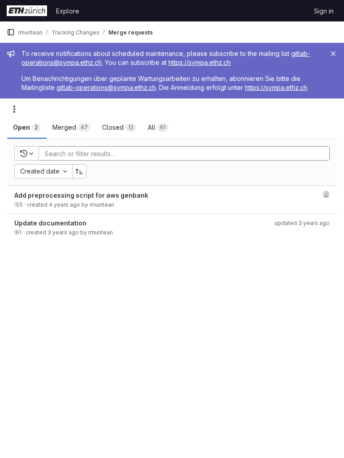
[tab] (27, 127)
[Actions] (14, 109)
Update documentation (50, 223)
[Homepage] (27, 11)
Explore (67, 11)
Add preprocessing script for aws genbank (81, 195)
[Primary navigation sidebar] (11, 32)
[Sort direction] (79, 171)
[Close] (333, 53)
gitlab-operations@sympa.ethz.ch (106, 87)
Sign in (324, 11)
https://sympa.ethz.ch (199, 62)
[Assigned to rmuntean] (326, 194)
